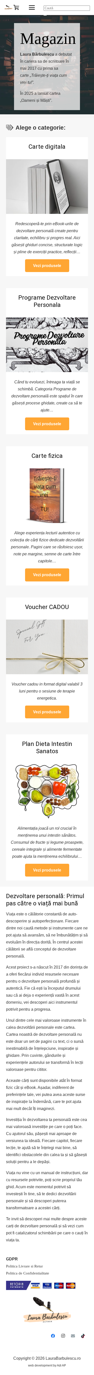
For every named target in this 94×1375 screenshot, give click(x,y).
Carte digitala (47, 146)
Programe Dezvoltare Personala (47, 301)
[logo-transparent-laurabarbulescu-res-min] (8, 7)
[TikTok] (83, 1336)
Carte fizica (47, 455)
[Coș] (16, 7)
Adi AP (61, 1365)
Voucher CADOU (47, 607)
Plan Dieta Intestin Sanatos (47, 747)
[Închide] (45, 15)
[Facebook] (53, 1336)
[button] (32, 8)
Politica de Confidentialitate (27, 1273)
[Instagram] (63, 1336)
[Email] (73, 1336)
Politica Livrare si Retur (24, 1266)
